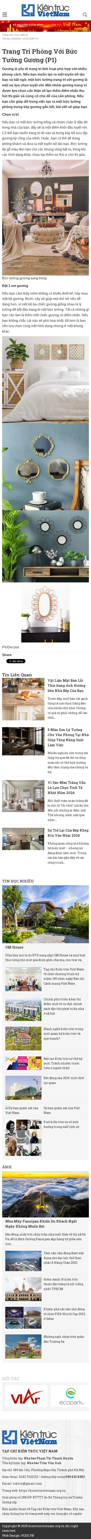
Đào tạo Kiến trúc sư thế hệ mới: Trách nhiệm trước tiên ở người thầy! (63, 1063)
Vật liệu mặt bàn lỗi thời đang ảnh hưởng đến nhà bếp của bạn (66, 685)
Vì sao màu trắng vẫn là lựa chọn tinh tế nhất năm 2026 (67, 787)
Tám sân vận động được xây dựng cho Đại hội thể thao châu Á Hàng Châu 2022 (64, 1258)
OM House (14, 947)
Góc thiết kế (21, 35)
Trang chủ (7, 35)
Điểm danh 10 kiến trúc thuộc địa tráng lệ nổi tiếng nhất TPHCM (63, 1284)
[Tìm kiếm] (85, 15)
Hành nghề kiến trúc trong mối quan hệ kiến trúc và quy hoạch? (63, 1033)
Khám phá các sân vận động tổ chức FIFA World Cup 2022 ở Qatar (64, 1314)
